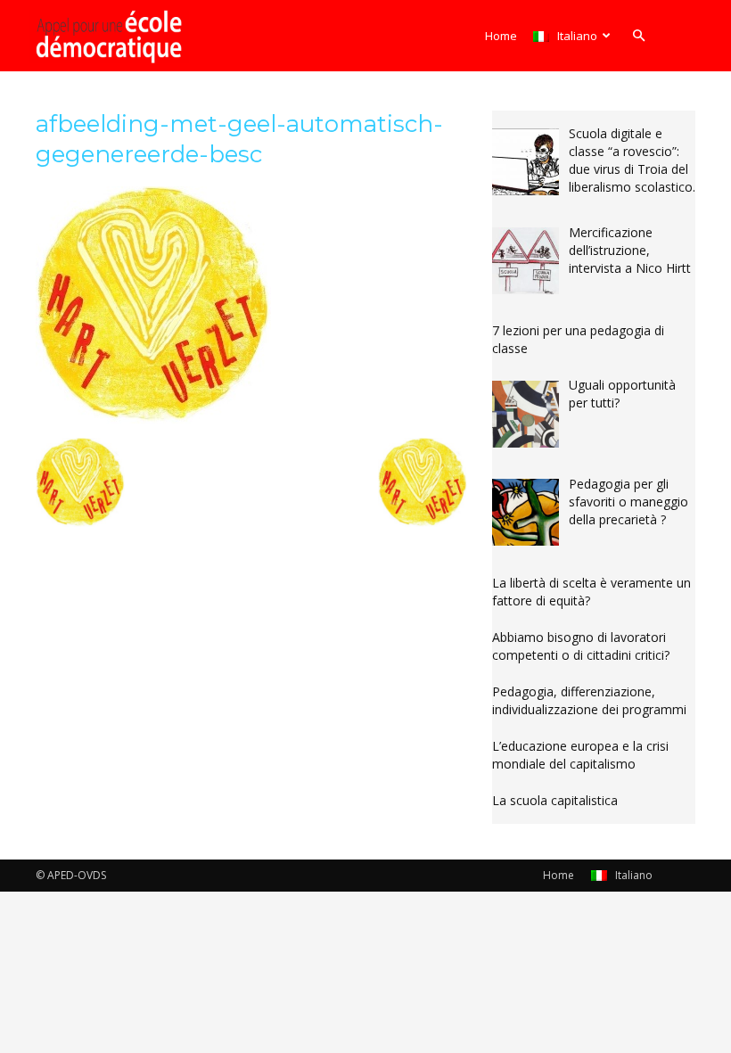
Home (501, 36)
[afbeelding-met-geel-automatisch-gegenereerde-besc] (153, 419)
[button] (638, 36)
